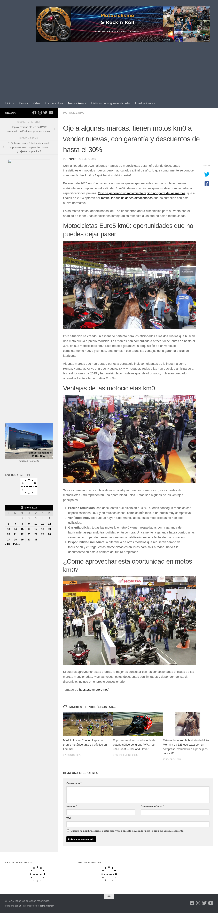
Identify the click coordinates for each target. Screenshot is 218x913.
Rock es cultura (54, 103)
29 (22, 539)
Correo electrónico (152, 806)
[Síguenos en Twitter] (45, 113)
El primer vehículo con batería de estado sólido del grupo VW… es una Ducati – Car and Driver (134, 745)
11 (42, 523)
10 (35, 523)
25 (42, 534)
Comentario (73, 783)
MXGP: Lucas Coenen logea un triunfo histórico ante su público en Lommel (85, 745)
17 (35, 529)
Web (69, 818)
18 (42, 529)
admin (72, 159)
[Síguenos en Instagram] (40, 113)
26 (49, 534)
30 (29, 539)
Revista (23, 103)
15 (22, 529)
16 (29, 529)
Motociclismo (76, 103)
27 (8, 539)
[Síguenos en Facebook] (34, 113)
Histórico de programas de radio (110, 103)
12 (49, 523)
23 (29, 534)
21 (15, 534)
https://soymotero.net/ (93, 689)
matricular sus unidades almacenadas (127, 198)
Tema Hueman (47, 905)
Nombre (71, 806)
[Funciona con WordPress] (20, 906)
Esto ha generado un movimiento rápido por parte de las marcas (141, 193)
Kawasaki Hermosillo (29, 461)
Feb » (16, 544)
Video (36, 103)
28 (15, 539)
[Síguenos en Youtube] (51, 113)
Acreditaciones (144, 103)
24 (35, 534)
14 (15, 529)
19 (49, 529)
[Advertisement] (109, 73)
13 (8, 529)
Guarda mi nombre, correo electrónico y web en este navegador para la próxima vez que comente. (127, 830)
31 (35, 539)
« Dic (8, 544)
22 (22, 534)
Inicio (8, 103)
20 (8, 534)
